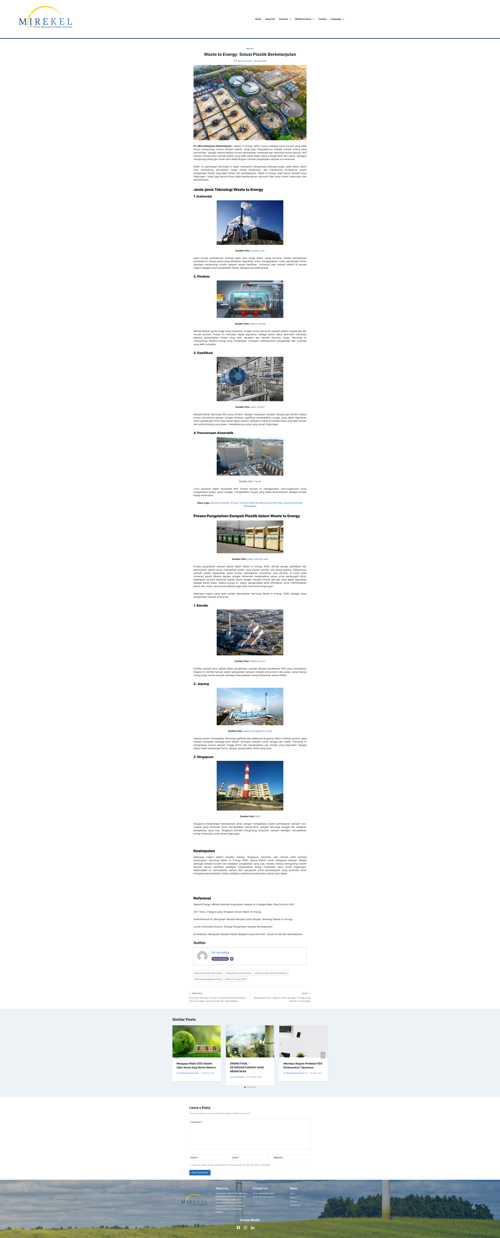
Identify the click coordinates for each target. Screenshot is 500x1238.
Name (194, 1157)
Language (336, 19)
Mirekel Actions (303, 19)
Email (236, 1157)
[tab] (244, 1087)
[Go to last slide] (177, 1055)
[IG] (245, 1228)
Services (283, 19)
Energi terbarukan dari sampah (209, 973)
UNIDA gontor (257, 661)
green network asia (257, 559)
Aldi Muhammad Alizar (189, 1073)
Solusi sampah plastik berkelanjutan (271, 973)
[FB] (238, 1228)
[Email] (232, 959)
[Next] (323, 1055)
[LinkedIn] (253, 1228)
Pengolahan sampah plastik (239, 973)
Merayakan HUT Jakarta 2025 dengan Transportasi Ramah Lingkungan (282, 997)
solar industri (258, 407)
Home (258, 19)
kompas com (258, 250)
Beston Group (257, 323)
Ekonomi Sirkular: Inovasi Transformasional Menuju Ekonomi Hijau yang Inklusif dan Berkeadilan (217, 997)
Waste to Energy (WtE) (235, 979)
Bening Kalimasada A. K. (296, 1073)
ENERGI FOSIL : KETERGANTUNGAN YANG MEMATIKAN (247, 1067)
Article (250, 49)
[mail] (260, 1228)
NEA (257, 816)
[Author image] (235, 61)
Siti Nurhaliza (246, 61)
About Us (270, 19)
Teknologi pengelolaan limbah (208, 979)
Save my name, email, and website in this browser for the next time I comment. (231, 1165)
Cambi (257, 481)
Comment (196, 1122)
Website (278, 1157)
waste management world (257, 731)
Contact (322, 19)
